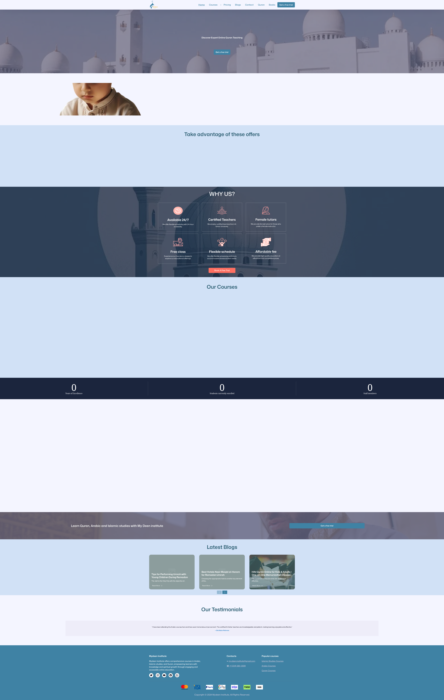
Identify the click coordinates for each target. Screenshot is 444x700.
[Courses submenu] (220, 4)
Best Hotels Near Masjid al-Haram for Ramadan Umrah (221, 573)
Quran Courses (269, 670)
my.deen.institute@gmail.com (242, 661)
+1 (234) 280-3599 (236, 665)
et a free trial (222, 52)
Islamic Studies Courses (273, 661)
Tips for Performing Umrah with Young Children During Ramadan (169, 575)
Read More (156, 586)
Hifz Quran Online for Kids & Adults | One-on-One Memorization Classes (271, 573)
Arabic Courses (269, 665)
